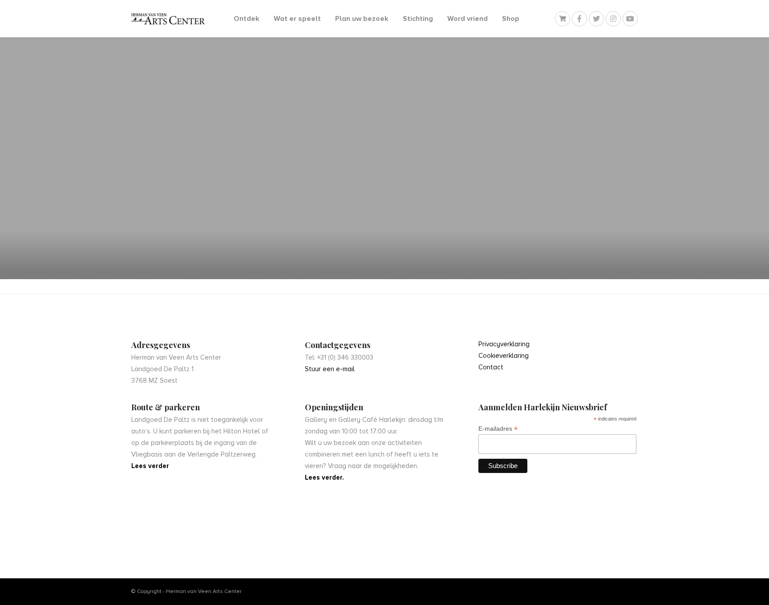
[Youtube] (630, 18)
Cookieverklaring (503, 356)
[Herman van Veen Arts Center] (168, 18)
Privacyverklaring (504, 344)
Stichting (418, 18)
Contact (490, 367)
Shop (510, 18)
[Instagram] (613, 18)
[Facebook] (579, 18)
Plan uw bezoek (362, 18)
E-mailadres (498, 429)
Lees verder (150, 466)
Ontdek (246, 18)
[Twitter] (596, 18)
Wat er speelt (297, 18)
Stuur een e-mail (330, 369)
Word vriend (467, 18)
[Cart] (562, 18)
